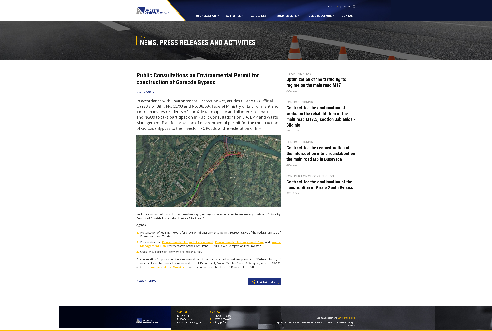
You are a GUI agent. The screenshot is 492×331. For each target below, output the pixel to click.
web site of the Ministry (167, 267)
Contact (348, 15)
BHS (330, 6)
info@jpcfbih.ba (222, 322)
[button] (277, 138)
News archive (146, 281)
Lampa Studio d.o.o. (347, 317)
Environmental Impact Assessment (187, 242)
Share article (265, 281)
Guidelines (258, 15)
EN (337, 6)
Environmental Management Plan (239, 242)
